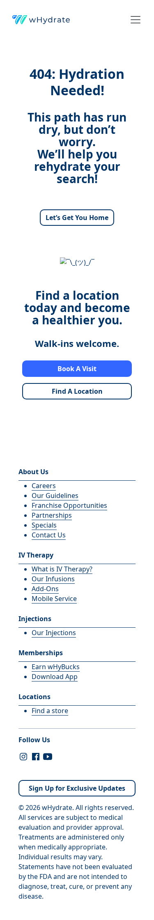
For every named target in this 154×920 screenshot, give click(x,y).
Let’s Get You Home (77, 217)
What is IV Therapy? (62, 569)
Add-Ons (45, 588)
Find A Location (77, 391)
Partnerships (52, 515)
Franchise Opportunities (69, 505)
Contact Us (49, 534)
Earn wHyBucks (56, 666)
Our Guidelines (55, 495)
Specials (44, 525)
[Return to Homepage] (41, 19)
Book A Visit (77, 368)
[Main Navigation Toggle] (133, 20)
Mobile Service (54, 598)
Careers (44, 485)
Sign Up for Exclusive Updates (77, 788)
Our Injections (54, 632)
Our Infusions (53, 578)
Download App (55, 676)
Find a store (50, 710)
